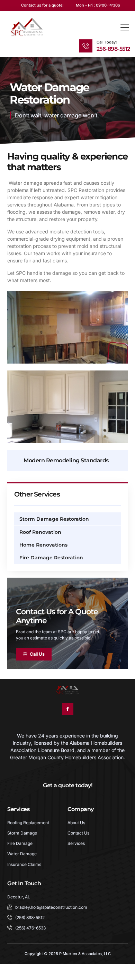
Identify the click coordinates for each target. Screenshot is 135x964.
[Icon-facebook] (67, 709)
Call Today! (107, 42)
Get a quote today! (67, 785)
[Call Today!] (85, 45)
